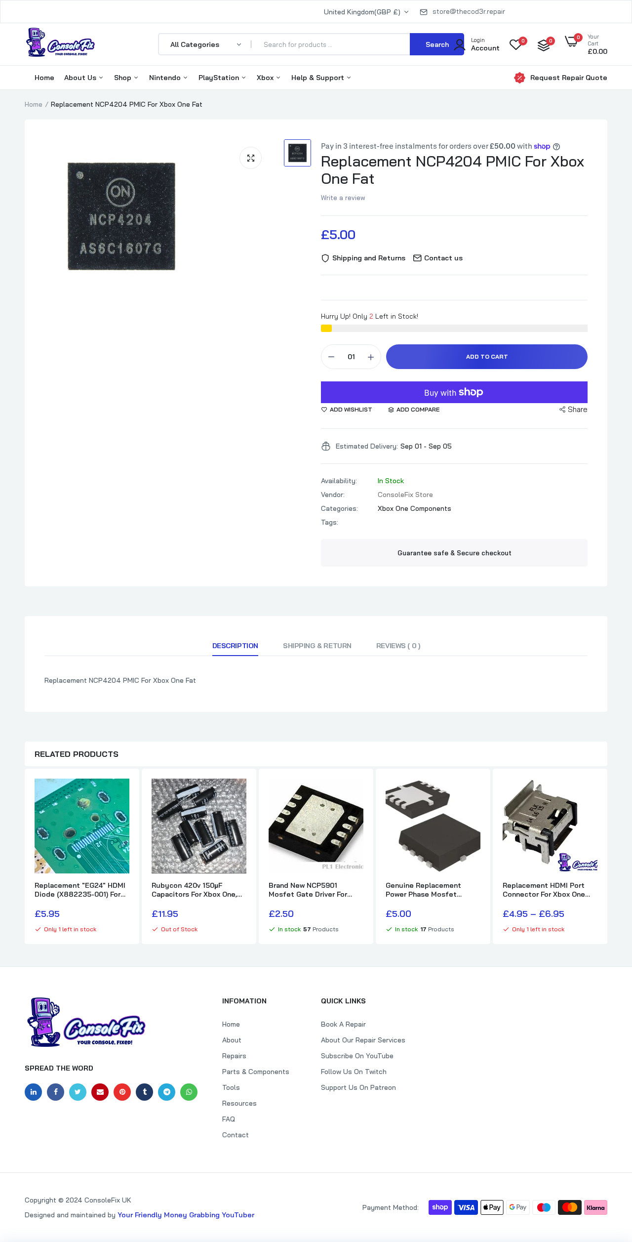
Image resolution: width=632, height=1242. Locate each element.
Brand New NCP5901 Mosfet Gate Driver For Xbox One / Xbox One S (308, 890)
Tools (231, 1087)
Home (44, 77)
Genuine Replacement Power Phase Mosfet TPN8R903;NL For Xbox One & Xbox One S (433, 890)
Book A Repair (343, 1024)
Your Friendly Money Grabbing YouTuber (186, 1214)
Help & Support (318, 77)
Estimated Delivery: (367, 446)
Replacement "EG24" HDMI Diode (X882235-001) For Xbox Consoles (80, 890)
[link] (120, 795)
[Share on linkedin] (33, 1092)
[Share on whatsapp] (189, 1092)
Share (578, 409)
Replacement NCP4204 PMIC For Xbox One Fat (452, 170)
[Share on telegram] (166, 1092)
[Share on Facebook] (55, 1092)
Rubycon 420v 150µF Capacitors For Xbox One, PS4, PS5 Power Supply (194, 890)
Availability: (339, 480)
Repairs (234, 1055)
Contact (235, 1134)
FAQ (228, 1119)
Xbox (266, 77)
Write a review (343, 198)
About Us (81, 77)
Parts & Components (255, 1071)
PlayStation (219, 77)
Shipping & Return (317, 645)
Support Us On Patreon (358, 1087)
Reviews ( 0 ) (398, 645)
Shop (123, 77)
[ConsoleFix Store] (60, 44)
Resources (239, 1103)
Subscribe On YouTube (357, 1055)
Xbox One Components (414, 508)
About (231, 1039)
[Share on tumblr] (144, 1092)
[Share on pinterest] (122, 1092)
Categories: (339, 508)
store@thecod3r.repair (469, 11)
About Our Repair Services (363, 1039)
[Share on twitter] (77, 1092)
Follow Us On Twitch (354, 1071)
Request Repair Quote (568, 77)
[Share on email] (100, 1092)
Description (235, 645)
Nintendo (166, 77)
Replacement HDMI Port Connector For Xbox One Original (544, 890)
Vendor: (333, 494)
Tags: (329, 522)
